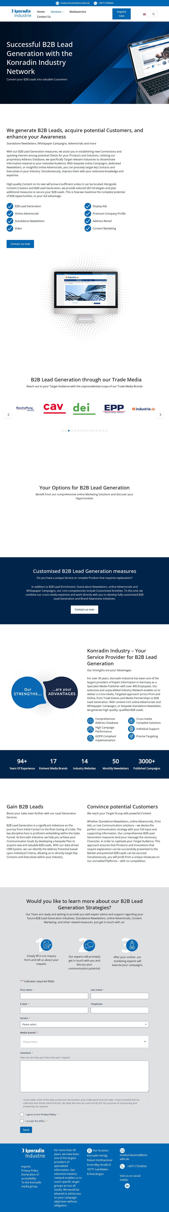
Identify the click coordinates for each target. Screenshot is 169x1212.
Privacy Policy (48, 1114)
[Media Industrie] (21, 13)
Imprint (26, 1166)
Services (56, 12)
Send (26, 1130)
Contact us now (20, 244)
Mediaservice (77, 12)
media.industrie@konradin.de (75, 2)
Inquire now (121, 14)
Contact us (44, 16)
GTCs (42, 1121)
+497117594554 (105, 2)
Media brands (29, 1032)
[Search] (153, 14)
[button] (62, 12)
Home (41, 12)
